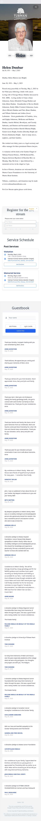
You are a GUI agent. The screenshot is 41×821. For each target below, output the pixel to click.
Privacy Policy (15, 808)
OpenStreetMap (22, 811)
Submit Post (20, 331)
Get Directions (20, 264)
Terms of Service (25, 808)
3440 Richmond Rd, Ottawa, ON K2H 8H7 (21, 260)
